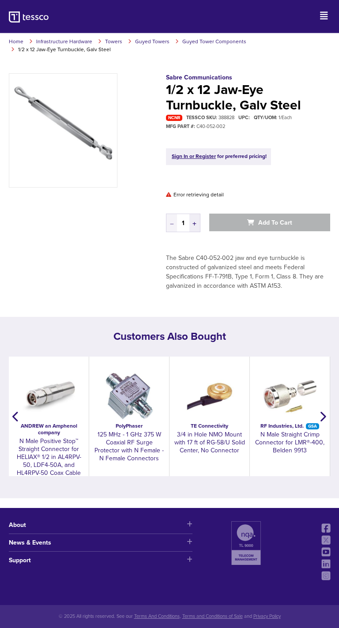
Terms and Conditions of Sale (212, 616)
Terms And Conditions (157, 616)
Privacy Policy (267, 616)
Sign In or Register (194, 156)
